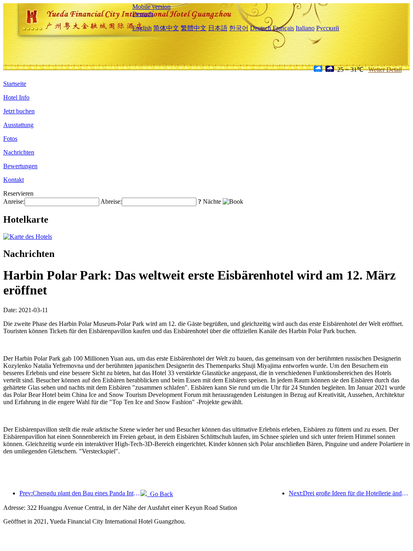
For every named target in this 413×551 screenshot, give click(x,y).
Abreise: (111, 201)
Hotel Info (16, 97)
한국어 (238, 28)
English (142, 28)
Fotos (10, 138)
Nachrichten (18, 152)
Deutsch (142, 13)
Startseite (14, 83)
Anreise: (14, 201)
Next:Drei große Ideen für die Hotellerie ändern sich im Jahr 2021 (349, 493)
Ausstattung (18, 124)
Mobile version (151, 6)
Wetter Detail (385, 69)
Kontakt (13, 179)
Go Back (160, 493)
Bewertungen (20, 166)
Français (283, 28)
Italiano (305, 28)
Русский (327, 28)
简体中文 (166, 28)
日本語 (217, 28)
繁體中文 (193, 28)
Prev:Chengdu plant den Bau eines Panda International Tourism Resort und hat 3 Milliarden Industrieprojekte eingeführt (79, 493)
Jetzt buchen (19, 111)
